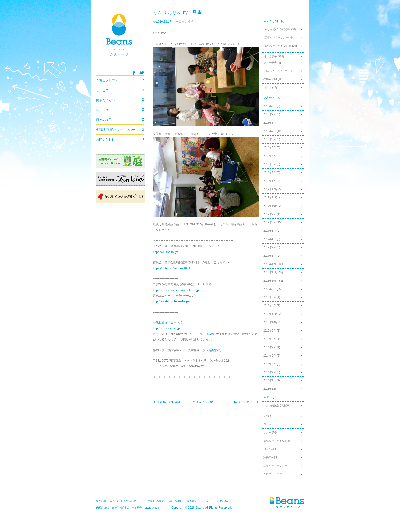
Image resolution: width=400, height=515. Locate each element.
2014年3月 (269, 364)
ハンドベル (169, 43)
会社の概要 (175, 501)
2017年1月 (269, 255)
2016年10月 (270, 280)
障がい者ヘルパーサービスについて (116, 501)
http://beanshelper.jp (166, 328)
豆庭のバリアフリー (275, 70)
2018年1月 (269, 181)
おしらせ (102, 110)
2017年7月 (269, 214)
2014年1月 (269, 380)
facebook (134, 73)
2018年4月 (269, 155)
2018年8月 (269, 122)
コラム (267, 87)
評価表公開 (270, 79)
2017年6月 (269, 222)
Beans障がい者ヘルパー (286, 502)
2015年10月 (270, 322)
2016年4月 (269, 305)
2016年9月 (269, 289)
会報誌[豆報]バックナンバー (115, 129)
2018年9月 (269, 114)
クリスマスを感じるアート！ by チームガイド (224, 401)
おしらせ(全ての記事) (277, 29)
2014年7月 (269, 347)
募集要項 (192, 501)
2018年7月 (269, 131)
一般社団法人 (161, 322)
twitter (141, 72)
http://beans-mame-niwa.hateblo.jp (176, 290)
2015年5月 (269, 330)
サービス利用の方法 (152, 501)
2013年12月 (270, 388)
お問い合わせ (105, 139)
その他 (267, 416)
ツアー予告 (270, 62)
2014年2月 (269, 372)
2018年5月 (269, 147)
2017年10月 (270, 206)
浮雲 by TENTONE (167, 401)
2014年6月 (269, 355)
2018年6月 (269, 139)
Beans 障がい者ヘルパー (120, 40)
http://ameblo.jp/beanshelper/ (172, 301)
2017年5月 (269, 230)
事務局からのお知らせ (277, 46)
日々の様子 (186, 21)
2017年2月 (269, 247)
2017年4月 (269, 239)
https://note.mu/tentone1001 (171, 268)
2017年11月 (270, 197)
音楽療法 (214, 350)
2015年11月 (270, 314)
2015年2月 (269, 339)
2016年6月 (269, 297)
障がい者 (213, 333)
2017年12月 (270, 189)
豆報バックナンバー (276, 37)
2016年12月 (270, 264)
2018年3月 (269, 164)
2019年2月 (269, 106)
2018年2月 (269, 172)
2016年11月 (270, 272)
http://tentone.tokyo (165, 252)
